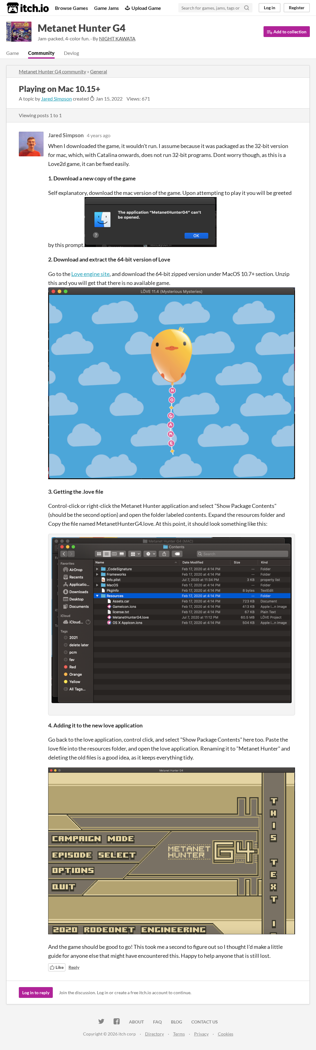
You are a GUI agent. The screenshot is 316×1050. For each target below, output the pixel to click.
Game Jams (106, 8)
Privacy (201, 1033)
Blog (176, 1021)
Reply (74, 967)
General (98, 71)
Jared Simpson (56, 98)
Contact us (204, 1021)
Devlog (71, 53)
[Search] (246, 7)
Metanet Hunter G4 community (52, 71)
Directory (154, 1033)
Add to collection (289, 31)
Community (41, 53)
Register (297, 7)
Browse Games (71, 8)
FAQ (157, 1021)
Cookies (225, 1033)
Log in (269, 7)
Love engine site (90, 273)
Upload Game (146, 8)
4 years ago (98, 135)
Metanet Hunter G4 (82, 28)
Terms (179, 1033)
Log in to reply (35, 992)
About (136, 1021)
